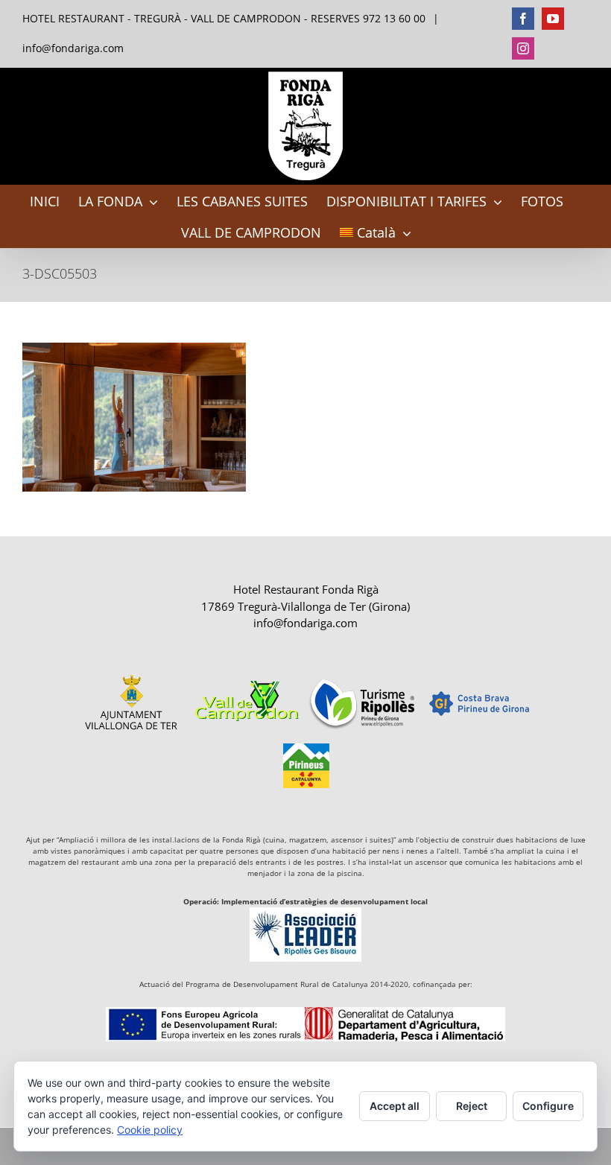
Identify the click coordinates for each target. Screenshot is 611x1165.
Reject (471, 1105)
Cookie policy (150, 1129)
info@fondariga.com (73, 48)
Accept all (395, 1105)
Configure (548, 1105)
